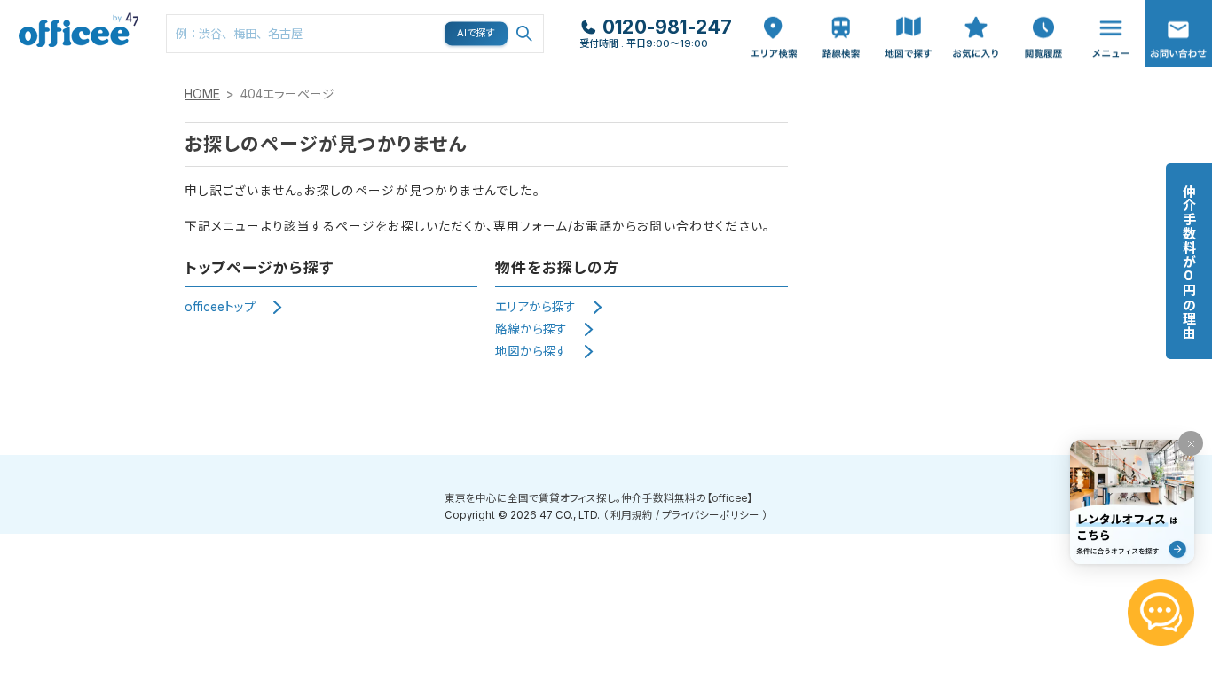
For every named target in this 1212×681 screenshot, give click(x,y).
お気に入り (976, 18)
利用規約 (631, 515)
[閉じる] (1190, 443)
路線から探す (531, 329)
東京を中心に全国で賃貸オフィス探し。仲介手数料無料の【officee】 (598, 498)
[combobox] (355, 33)
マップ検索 (908, 18)
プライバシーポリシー (710, 515)
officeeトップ (220, 307)
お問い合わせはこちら (1178, 28)
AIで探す (476, 33)
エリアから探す (535, 307)
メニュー (1106, 9)
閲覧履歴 (1042, 9)
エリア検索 (773, 18)
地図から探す (531, 351)
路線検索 (839, 9)
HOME (202, 94)
